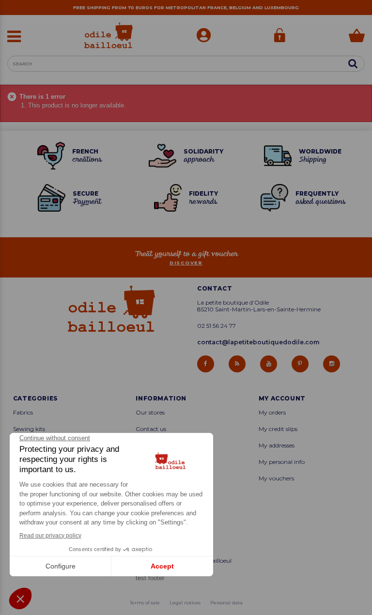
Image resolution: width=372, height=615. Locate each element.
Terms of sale (145, 602)
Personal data (226, 602)
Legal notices (185, 602)
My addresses (276, 445)
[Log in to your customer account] (204, 36)
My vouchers (276, 478)
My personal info (282, 462)
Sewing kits (29, 429)
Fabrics (23, 412)
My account (282, 398)
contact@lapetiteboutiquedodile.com (258, 342)
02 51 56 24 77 (216, 326)
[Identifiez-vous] (279, 36)
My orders (272, 412)
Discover (186, 262)
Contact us (151, 429)
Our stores (150, 412)
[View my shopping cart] (357, 37)
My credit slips (278, 429)
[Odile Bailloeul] (108, 35)
